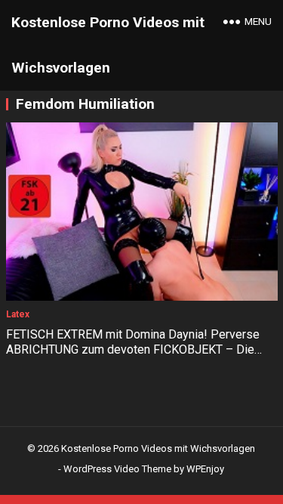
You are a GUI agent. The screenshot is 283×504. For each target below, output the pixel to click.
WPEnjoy (205, 469)
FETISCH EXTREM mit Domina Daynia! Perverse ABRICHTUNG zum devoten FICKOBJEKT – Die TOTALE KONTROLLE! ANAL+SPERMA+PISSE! (133, 350)
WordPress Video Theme (117, 469)
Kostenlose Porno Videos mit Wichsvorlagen (108, 45)
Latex (17, 314)
